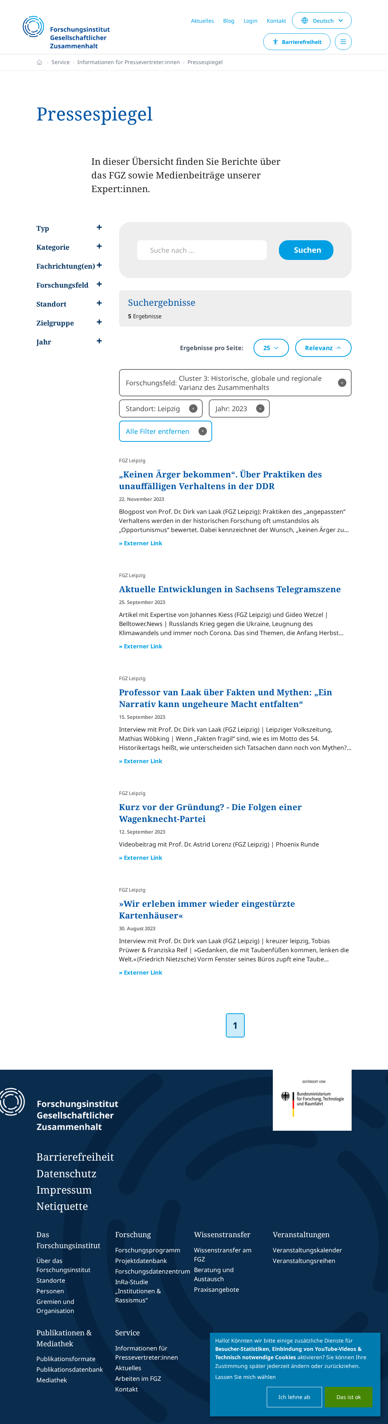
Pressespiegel (205, 62)
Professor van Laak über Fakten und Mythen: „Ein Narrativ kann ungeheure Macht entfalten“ (225, 697)
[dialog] (295, 1374)
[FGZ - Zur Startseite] (69, 33)
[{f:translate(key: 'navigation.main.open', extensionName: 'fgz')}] (343, 41)
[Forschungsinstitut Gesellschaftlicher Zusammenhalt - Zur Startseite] (92, 1109)
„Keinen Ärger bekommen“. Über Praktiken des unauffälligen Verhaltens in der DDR (220, 479)
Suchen (307, 250)
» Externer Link (140, 543)
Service (61, 62)
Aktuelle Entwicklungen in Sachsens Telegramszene (230, 589)
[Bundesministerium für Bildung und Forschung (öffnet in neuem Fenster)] (312, 1109)
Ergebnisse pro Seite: (212, 348)
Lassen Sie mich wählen (245, 1376)
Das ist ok (348, 1397)
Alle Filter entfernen (165, 431)
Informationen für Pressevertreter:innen (128, 62)
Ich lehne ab (294, 1397)
